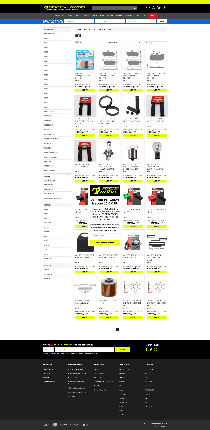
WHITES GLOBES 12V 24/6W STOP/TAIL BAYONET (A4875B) (156, 166)
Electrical (49, 125)
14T (47, 107)
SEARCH (162, 21)
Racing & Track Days (100, 390)
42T (47, 84)
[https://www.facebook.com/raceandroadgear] (146, 349)
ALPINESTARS (149, 369)
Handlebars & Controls (53, 139)
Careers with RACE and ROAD (103, 381)
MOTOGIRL (148, 381)
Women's (119, 16)
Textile (77, 16)
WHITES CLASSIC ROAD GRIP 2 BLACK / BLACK (84, 121)
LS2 (146, 377)
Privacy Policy (98, 377)
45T (47, 70)
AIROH (147, 398)
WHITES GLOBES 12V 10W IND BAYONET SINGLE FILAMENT (132, 166)
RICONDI (147, 373)
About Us (46, 270)
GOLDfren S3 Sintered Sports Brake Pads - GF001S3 (156, 75)
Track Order (46, 373)
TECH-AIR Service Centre (76, 388)
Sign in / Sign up (48, 369)
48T (47, 57)
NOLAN (147, 394)
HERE (89, 353)
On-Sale (152, 16)
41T (47, 89)
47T (47, 61)
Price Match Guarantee (101, 386)
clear (54, 180)
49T (47, 52)
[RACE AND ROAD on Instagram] (155, 349)
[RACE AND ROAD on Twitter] (151, 349)
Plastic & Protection (52, 153)
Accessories (129, 16)
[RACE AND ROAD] (64, 7)
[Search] (135, 8)
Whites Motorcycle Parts (54, 198)
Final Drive (50, 134)
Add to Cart (85, 90)
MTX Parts (50, 194)
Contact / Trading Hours (76, 369)
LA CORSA (148, 406)
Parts (138, 16)
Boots (102, 16)
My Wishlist (46, 377)
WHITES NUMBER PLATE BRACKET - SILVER (83, 303)
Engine (48, 130)
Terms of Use (98, 373)
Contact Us (47, 279)
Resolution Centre (49, 381)
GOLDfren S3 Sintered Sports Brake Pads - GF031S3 (132, 75)
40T (47, 93)
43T (47, 80)
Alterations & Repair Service (77, 392)
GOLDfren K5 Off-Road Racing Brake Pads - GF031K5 (108, 75)
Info (90, 86)
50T (47, 47)
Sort (140, 43)
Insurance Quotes (74, 396)
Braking (49, 120)
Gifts (145, 16)
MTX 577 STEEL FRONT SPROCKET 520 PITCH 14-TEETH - (132, 303)
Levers (48, 143)
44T (47, 75)
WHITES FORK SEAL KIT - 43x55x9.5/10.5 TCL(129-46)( (107, 121)
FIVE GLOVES (149, 390)
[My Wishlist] (148, 8)
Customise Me (59, 16)
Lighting (49, 148)
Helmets (86, 16)
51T (47, 43)
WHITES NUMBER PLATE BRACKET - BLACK (155, 257)
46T (47, 66)
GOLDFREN (49, 189)
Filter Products (49, 30)
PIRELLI (147, 386)
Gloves (95, 16)
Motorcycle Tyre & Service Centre (76, 383)
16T (47, 98)
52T (47, 38)
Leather (69, 16)
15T (47, 103)
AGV (146, 402)
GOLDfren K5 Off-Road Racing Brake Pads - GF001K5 (84, 75)
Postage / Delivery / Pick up (77, 373)
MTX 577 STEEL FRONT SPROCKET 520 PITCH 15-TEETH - (156, 303)
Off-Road (110, 16)
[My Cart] (159, 8)
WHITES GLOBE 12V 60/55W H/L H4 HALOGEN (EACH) (107, 166)
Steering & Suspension (52, 157)
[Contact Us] (164, 9)
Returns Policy (48, 274)
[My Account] (153, 9)
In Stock (49, 166)
